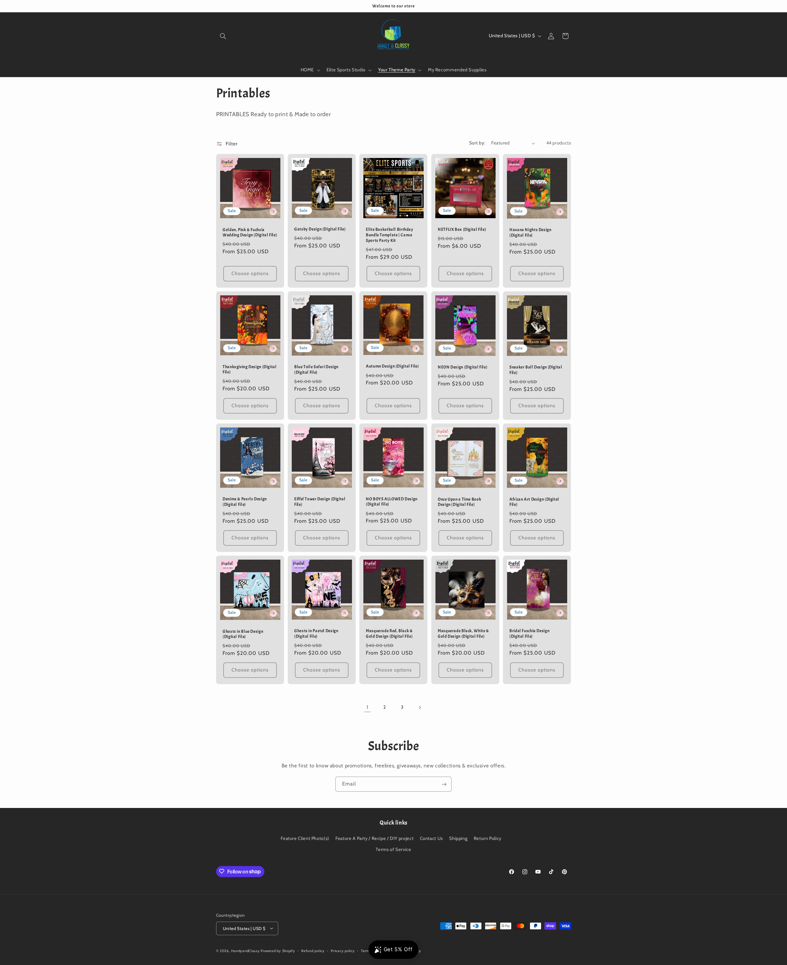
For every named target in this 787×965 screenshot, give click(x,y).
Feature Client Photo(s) (305, 838)
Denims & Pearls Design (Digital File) (245, 502)
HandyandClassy (246, 950)
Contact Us (431, 838)
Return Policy (487, 838)
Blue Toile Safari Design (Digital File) (316, 369)
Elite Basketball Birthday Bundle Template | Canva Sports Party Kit (389, 235)
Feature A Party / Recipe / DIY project (374, 838)
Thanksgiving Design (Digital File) (250, 369)
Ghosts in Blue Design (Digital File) (243, 634)
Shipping (458, 838)
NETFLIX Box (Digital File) (462, 229)
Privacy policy (342, 950)
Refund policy (313, 950)
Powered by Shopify (278, 950)
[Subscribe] (444, 784)
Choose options (250, 273)
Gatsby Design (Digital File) (320, 229)
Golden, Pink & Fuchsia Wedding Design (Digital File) (250, 232)
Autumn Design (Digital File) (392, 366)
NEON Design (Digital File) (462, 367)
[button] (223, 36)
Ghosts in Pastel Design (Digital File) (316, 633)
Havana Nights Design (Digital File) (530, 232)
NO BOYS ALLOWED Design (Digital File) (391, 501)
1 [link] (367, 707)
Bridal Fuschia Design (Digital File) (529, 633)
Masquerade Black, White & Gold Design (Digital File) (463, 633)
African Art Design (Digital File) (534, 502)
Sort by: (477, 143)
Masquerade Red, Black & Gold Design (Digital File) (389, 633)
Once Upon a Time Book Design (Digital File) (459, 502)
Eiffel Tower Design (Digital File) (320, 502)
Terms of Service (393, 849)
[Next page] (420, 707)
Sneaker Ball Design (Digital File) (535, 369)
